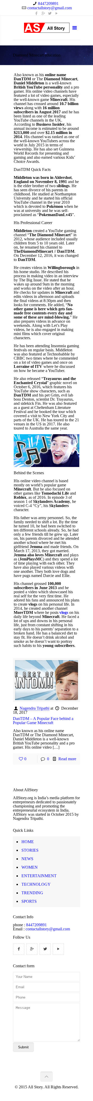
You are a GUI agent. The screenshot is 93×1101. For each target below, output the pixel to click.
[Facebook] (36, 13)
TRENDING (32, 893)
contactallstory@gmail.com (49, 8)
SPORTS (29, 901)
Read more (67, 759)
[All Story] (46, 28)
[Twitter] (50, 13)
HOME (27, 841)
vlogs (63, 612)
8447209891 (48, 3)
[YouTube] (56, 13)
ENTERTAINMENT (39, 876)
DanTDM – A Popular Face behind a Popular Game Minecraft (43, 720)
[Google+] (43, 13)
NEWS (27, 859)
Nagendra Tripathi (34, 708)
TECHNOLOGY (36, 884)
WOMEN (29, 867)
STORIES (29, 850)
